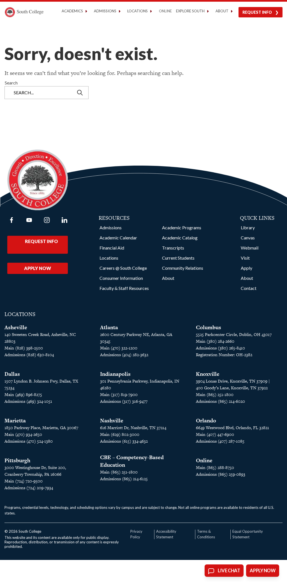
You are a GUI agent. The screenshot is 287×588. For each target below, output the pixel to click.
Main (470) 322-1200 (118, 348)
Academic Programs (181, 227)
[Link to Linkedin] (64, 220)
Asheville (15, 327)
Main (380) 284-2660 (215, 341)
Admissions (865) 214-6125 (124, 479)
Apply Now (37, 268)
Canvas (248, 237)
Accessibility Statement (166, 534)
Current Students (178, 257)
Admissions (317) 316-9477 (123, 401)
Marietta (15, 420)
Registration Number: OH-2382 (224, 355)
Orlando (206, 420)
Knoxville (207, 374)
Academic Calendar (118, 237)
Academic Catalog (180, 237)
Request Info (257, 12)
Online (165, 11)
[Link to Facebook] (11, 220)
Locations (108, 257)
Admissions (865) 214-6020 (220, 401)
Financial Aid (111, 247)
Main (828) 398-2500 (23, 348)
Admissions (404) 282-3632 (124, 355)
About (168, 278)
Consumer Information (121, 278)
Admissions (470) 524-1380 (28, 441)
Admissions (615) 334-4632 (124, 441)
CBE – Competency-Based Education (132, 461)
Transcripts (173, 247)
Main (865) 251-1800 (214, 394)
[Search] (80, 92)
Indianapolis (115, 374)
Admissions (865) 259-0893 (220, 474)
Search (11, 82)
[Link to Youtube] (29, 220)
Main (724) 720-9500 (23, 481)
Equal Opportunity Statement (247, 534)
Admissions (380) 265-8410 (220, 348)
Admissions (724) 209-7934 (28, 488)
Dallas (12, 374)
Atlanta (109, 327)
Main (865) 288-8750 (215, 467)
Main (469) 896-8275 (23, 394)
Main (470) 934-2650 (23, 434)
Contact (248, 288)
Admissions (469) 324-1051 (28, 401)
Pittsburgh (17, 460)
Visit (245, 257)
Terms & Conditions (206, 534)
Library (248, 227)
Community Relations (182, 268)
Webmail (249, 247)
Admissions (110, 227)
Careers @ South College (123, 268)
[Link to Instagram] (46, 220)
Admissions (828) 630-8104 (29, 355)
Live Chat (229, 570)
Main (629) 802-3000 (119, 434)
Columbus (208, 327)
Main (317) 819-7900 (119, 394)
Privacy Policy (136, 534)
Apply (246, 268)
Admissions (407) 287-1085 (220, 441)
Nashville (111, 420)
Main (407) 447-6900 (215, 434)
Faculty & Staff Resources (124, 288)
